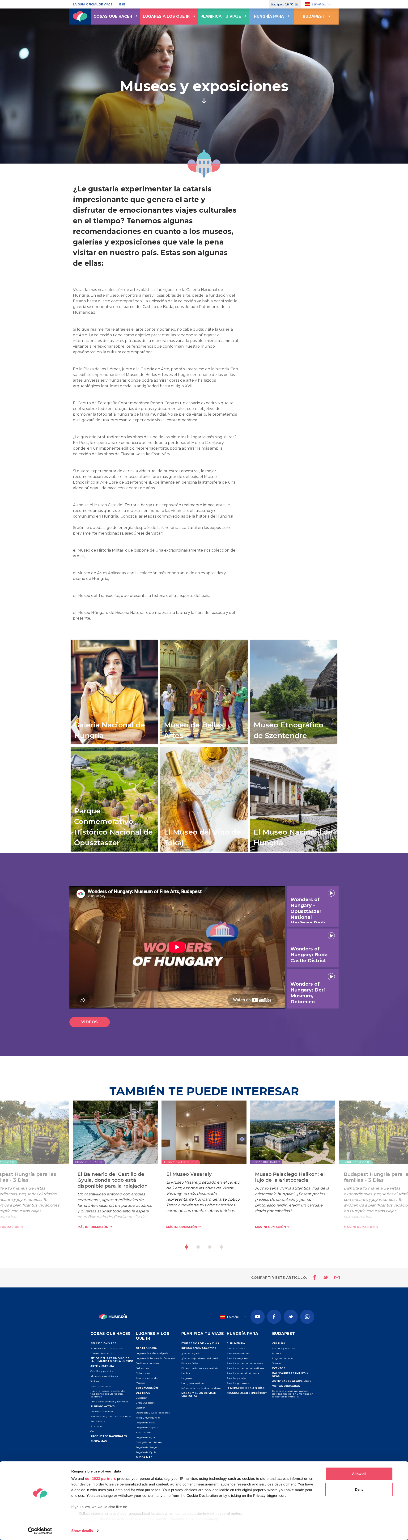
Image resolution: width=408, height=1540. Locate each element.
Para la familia (236, 1348)
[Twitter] (291, 1317)
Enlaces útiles (189, 1363)
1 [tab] (186, 1247)
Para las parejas (236, 1378)
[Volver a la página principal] (80, 16)
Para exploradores (238, 1353)
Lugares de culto (100, 1386)
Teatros (94, 1381)
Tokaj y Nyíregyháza (148, 1417)
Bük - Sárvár (143, 1432)
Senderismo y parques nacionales (111, 1416)
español (319, 4)
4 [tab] (221, 1247)
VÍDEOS (89, 1022)
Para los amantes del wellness (245, 1368)
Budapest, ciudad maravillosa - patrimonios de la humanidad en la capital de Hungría (293, 1393)
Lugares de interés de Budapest (155, 1358)
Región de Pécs (145, 1422)
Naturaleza (143, 1373)
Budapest (314, 16)
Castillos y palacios (101, 1371)
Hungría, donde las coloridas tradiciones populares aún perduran (107, 1393)
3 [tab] (210, 1247)
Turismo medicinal (102, 1353)
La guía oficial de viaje (92, 4)
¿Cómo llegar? (190, 1353)
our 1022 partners (100, 1479)
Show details (82, 1531)
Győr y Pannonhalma (149, 1442)
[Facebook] (274, 1317)
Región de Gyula (146, 1452)
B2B (122, 4)
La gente (186, 1378)
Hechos (185, 1373)
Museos (140, 1382)
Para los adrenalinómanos (243, 1373)
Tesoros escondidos (147, 1378)
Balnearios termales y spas (106, 1348)
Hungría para (269, 16)
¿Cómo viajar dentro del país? (199, 1358)
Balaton (140, 1407)
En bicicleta (97, 1421)
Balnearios (142, 1368)
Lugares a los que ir (166, 16)
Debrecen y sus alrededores (153, 1412)
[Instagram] (307, 1317)
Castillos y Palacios (283, 1348)
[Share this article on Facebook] (313, 1278)
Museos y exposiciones (104, 1376)
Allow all (359, 1474)
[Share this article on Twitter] (322, 1278)
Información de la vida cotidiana (201, 1388)
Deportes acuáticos (102, 1411)
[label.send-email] (334, 1278)
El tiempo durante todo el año (200, 1368)
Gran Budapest (145, 1402)
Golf (92, 1431)
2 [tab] (198, 1247)
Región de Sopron (147, 1427)
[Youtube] (258, 1317)
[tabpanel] (204, 1172)
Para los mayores (237, 1358)
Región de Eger (145, 1437)
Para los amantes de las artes (245, 1363)
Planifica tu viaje (220, 16)
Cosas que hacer (113, 16)
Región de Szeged (147, 1447)
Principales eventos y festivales (109, 1401)
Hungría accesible (192, 1383)
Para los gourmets (238, 1383)
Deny (359, 1489)
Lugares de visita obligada (152, 1353)
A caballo (96, 1426)
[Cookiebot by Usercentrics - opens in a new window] (40, 1530)
